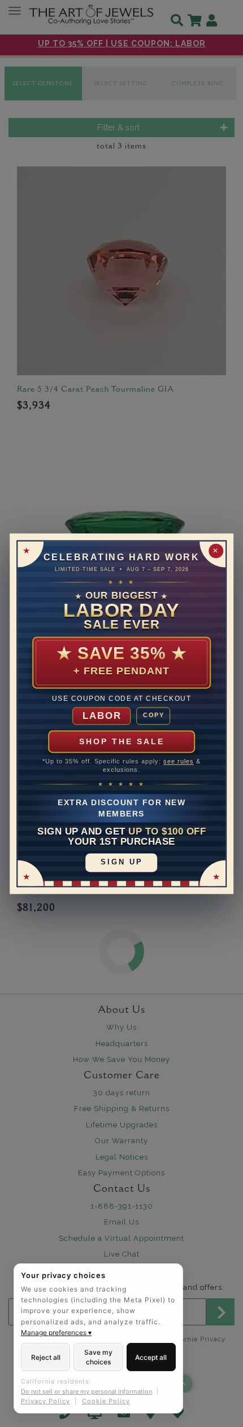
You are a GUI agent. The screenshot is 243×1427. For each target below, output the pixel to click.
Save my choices (98, 1357)
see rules (178, 761)
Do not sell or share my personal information (86, 1391)
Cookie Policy (106, 1401)
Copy (153, 715)
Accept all (151, 1357)
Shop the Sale (121, 741)
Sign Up (122, 862)
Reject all (45, 1357)
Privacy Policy (45, 1401)
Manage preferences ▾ (56, 1332)
